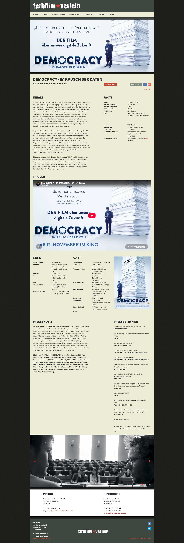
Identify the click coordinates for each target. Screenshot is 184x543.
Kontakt (102, 14)
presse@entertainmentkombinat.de (59, 511)
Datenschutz (145, 538)
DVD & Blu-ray (75, 14)
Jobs (112, 14)
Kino (46, 14)
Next (150, 461)
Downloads (110, 84)
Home (36, 14)
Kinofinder (136, 84)
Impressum (133, 538)
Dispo (145, 138)
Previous (35, 461)
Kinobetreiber (58, 14)
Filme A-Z (89, 14)
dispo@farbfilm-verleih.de (116, 513)
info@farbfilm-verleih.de (41, 538)
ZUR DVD (147, 90)
